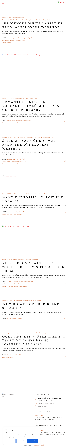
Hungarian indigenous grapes (18, 38)
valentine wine (21, 120)
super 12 (4, 286)
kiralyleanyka (5, 40)
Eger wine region (31, 301)
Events (27, 98)
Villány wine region (49, 194)
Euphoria (9, 212)
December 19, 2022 (7, 137)
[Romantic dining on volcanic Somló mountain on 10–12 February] (22, 74)
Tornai (35, 98)
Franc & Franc (11, 355)
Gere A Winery (34, 194)
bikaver (9, 319)
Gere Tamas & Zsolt (32, 333)
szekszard (18, 161)
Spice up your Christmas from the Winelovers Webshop (29, 144)
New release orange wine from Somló (49, 426)
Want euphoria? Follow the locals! (32, 199)
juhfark (15, 120)
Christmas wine (11, 159)
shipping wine (5, 161)
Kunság (28, 20)
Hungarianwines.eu (18, 18)
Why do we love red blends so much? (32, 306)
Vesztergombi (50, 20)
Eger (14, 20)
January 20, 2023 (6, 98)
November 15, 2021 (7, 301)
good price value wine (7, 284)
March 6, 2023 (6, 18)
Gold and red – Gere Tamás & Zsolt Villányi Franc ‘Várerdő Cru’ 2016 (33, 340)
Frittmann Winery (20, 20)
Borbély (10, 20)
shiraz (29, 284)
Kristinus (41, 194)
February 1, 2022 (6, 260)
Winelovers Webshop (60, 194)
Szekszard (32, 20)
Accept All (32, 441)
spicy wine (12, 161)
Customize (10, 441)
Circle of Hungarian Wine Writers (24, 281)
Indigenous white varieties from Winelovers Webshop (32, 25)
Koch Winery (41, 137)
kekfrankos (23, 159)
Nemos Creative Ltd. (39, 445)
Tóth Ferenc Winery (41, 20)
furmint (15, 212)
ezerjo (8, 38)
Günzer (17, 159)
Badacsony (5, 20)
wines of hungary (6, 43)
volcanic (28, 120)
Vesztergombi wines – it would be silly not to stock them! (33, 267)
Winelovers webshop (20, 40)
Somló (31, 98)
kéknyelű (29, 38)
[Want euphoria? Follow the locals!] (9, 182)
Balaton (28, 194)
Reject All (21, 441)
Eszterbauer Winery (32, 137)
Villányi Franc (19, 355)
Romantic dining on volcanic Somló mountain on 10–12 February (31, 105)
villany (23, 161)
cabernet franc (10, 281)
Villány (52, 137)
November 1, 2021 (7, 333)
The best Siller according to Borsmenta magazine (48, 419)
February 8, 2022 (6, 194)
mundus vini (24, 284)
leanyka (12, 40)
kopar (30, 212)
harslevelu (9, 120)
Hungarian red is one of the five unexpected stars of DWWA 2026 (50, 434)
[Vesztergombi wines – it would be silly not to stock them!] (16, 240)
